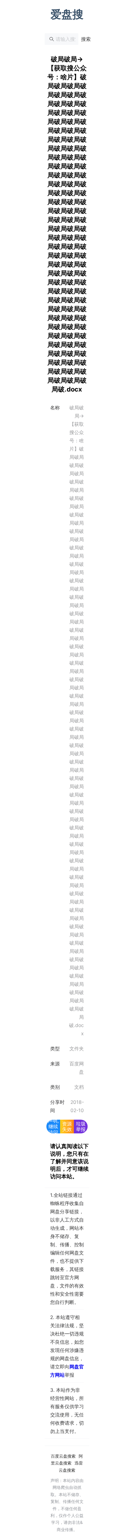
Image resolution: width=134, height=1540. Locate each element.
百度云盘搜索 (63, 1456)
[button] (85, 39)
